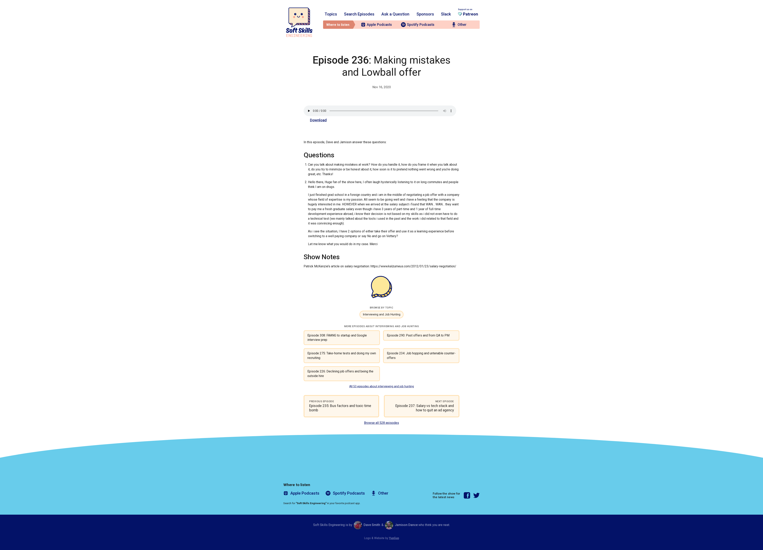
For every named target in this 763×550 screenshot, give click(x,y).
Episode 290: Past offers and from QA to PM (418, 335)
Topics (331, 14)
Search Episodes (359, 14)
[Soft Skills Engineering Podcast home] (299, 22)
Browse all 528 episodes (381, 423)
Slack (446, 14)
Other (462, 25)
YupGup (394, 538)
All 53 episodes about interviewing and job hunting (381, 386)
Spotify (420, 25)
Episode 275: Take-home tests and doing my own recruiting (341, 355)
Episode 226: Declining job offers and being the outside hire (340, 373)
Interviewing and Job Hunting (381, 314)
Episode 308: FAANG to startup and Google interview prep (337, 337)
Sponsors (425, 14)
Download (318, 120)
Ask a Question (395, 14)
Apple (379, 25)
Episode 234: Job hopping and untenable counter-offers (421, 355)
